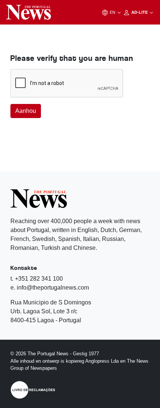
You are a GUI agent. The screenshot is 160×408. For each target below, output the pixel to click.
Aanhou (25, 111)
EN (113, 12)
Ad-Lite (140, 12)
